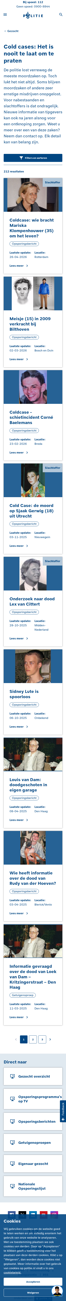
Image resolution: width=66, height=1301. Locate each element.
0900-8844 (42, 6)
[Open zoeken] (61, 15)
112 (40, 2)
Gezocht (13, 31)
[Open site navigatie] (5, 15)
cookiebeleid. (12, 1272)
